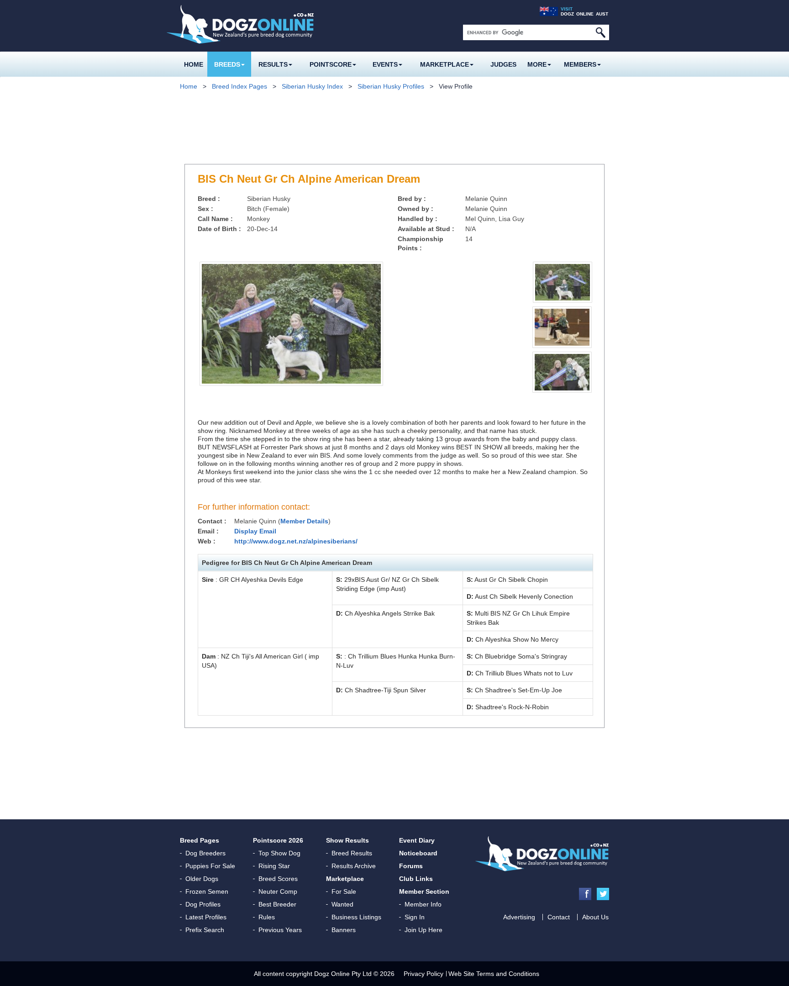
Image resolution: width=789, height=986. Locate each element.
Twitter (603, 894)
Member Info (423, 904)
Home (193, 64)
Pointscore (331, 64)
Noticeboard (418, 853)
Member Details (304, 521)
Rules (266, 917)
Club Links (416, 878)
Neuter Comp (277, 891)
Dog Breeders (205, 853)
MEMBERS (580, 64)
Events (385, 64)
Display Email (255, 531)
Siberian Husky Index (312, 86)
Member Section (424, 891)
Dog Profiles (203, 904)
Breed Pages (199, 840)
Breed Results (351, 853)
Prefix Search (204, 929)
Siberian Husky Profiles (391, 86)
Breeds (227, 64)
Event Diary (417, 840)
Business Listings (356, 917)
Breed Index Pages (239, 86)
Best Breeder (277, 904)
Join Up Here (423, 929)
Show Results (347, 840)
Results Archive (353, 866)
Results (273, 64)
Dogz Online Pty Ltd (343, 973)
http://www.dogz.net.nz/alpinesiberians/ (296, 541)
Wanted (342, 904)
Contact (558, 917)
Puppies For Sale (210, 866)
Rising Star (274, 866)
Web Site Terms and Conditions (493, 973)
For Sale (343, 891)
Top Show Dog (279, 853)
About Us (595, 917)
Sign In (415, 917)
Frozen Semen (206, 891)
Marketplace (444, 64)
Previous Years (280, 929)
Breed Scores (278, 878)
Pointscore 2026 (278, 840)
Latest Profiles (205, 917)
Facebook (585, 894)
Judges (503, 64)
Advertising (519, 917)
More (537, 64)
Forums (411, 866)
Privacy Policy (423, 973)
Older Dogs (201, 878)
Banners (343, 929)
